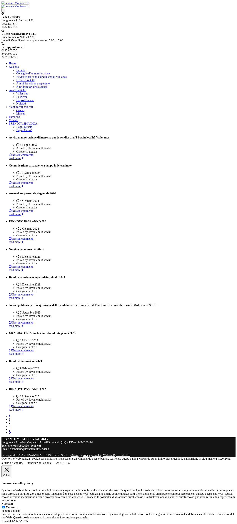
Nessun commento (23, 154)
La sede (20, 70)
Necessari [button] (7, 503)
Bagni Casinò (24, 130)
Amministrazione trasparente (33, 83)
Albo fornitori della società (31, 86)
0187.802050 (21, 445)
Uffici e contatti (25, 80)
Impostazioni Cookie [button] (39, 462)
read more (15, 158)
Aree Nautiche (17, 90)
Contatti (13, 120)
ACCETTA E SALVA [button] (14, 520)
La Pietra (21, 96)
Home (12, 63)
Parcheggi (15, 116)
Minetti (20, 113)
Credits (96, 455)
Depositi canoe (25, 100)
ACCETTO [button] (63, 462)
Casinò (20, 110)
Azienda (14, 66)
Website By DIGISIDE (116, 455)
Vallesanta (22, 93)
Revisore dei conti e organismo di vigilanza (41, 76)
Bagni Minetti (24, 126)
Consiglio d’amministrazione (33, 73)
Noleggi (21, 103)
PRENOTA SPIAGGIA (23, 123)
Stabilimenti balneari (21, 106)
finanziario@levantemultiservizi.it (29, 448)
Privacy (75, 455)
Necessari (11, 507)
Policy (86, 455)
